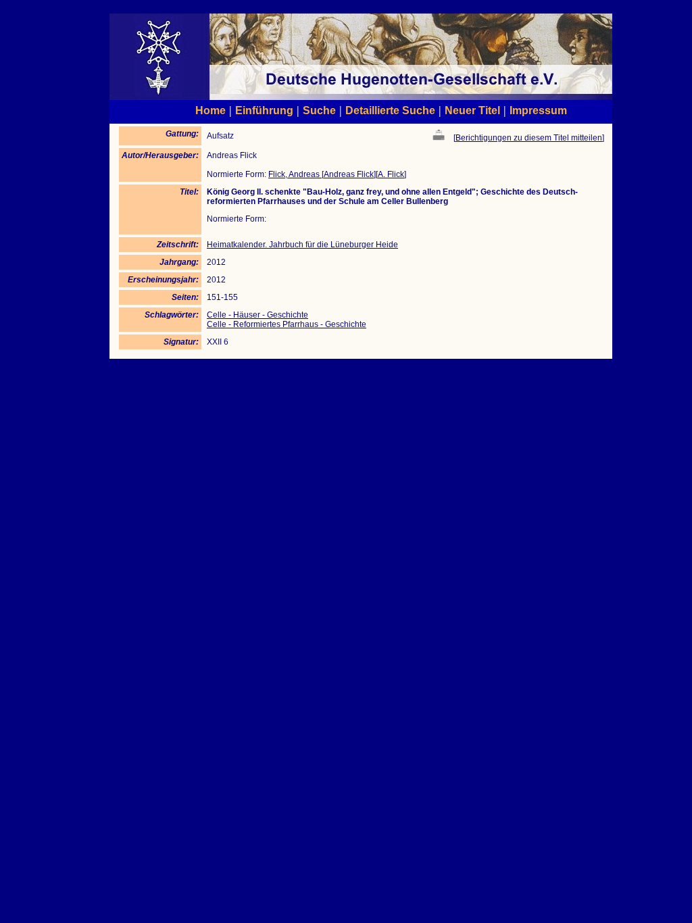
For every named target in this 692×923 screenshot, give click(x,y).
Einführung (264, 110)
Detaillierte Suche (390, 110)
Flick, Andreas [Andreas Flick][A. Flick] (337, 174)
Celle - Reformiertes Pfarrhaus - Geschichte (286, 324)
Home (210, 110)
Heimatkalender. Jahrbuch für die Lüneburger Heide (302, 244)
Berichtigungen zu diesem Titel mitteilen (528, 138)
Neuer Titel (472, 110)
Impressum (538, 110)
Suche (319, 110)
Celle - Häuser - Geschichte (257, 315)
